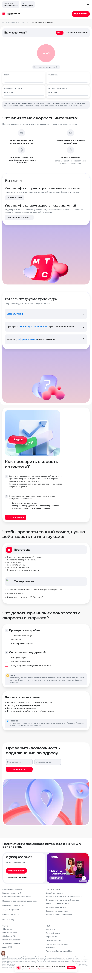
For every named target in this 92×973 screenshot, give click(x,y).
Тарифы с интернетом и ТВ (58, 904)
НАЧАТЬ (46, 53)
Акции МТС (7, 947)
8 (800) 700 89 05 (11, 5)
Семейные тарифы (54, 893)
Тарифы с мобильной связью (59, 915)
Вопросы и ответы (10, 915)
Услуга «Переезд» (10, 909)
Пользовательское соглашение (13, 960)
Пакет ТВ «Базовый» (11, 940)
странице (86, 960)
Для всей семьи (53, 933)
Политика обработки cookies (59, 951)
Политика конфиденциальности (56, 957)
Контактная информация (57, 944)
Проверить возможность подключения (19, 901)
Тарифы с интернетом (56, 907)
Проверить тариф (14, 198)
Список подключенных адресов (16, 897)
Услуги (5, 926)
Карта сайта (51, 937)
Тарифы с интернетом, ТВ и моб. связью (64, 897)
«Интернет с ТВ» (9, 933)
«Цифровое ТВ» (9, 936)
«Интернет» (7, 929)
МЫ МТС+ (50, 929)
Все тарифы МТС (53, 889)
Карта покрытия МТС (12, 893)
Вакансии (50, 947)
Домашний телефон (11, 943)
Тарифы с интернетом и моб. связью (62, 900)
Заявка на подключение (13, 905)
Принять (71, 968)
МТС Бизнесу (8, 920)
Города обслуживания (12, 889)
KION (48, 926)
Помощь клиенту (53, 940)
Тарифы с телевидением (57, 911)
